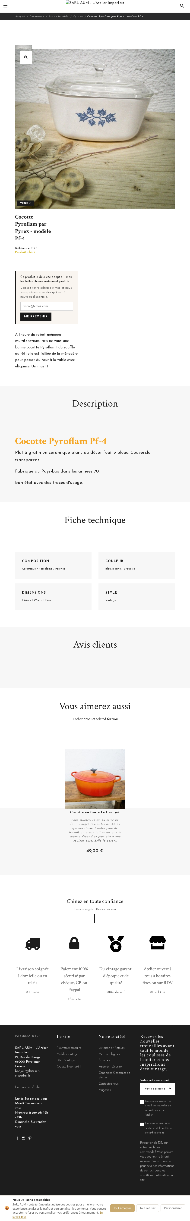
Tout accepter (122, 1208)
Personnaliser (173, 1208)
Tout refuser (147, 1208)
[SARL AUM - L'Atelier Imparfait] (95, 3)
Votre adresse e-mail (154, 1080)
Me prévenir (36, 316)
